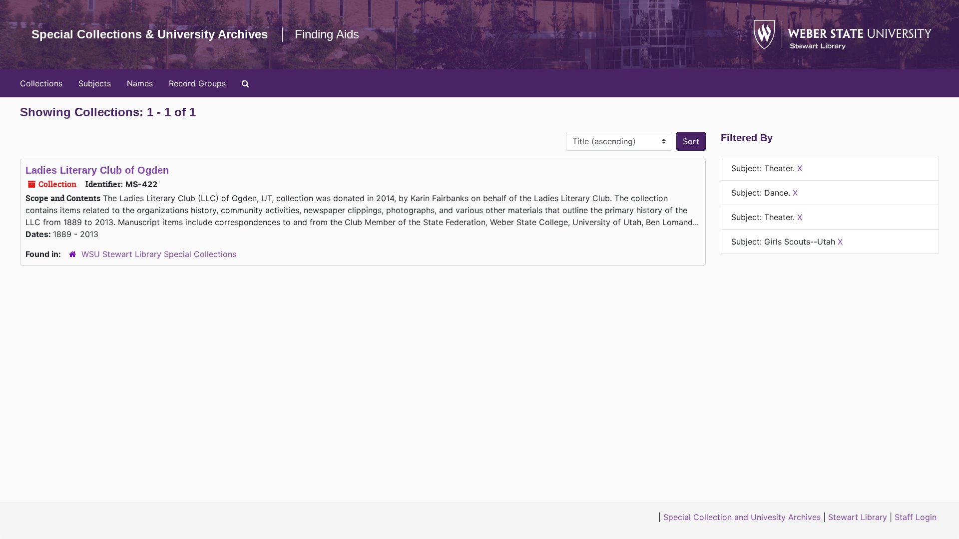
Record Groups (197, 83)
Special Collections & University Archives (149, 34)
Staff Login (916, 517)
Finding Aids (327, 34)
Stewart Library (857, 517)
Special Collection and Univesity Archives (742, 517)
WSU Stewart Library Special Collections (158, 254)
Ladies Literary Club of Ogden (97, 170)
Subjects (94, 83)
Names (140, 83)
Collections (41, 83)
